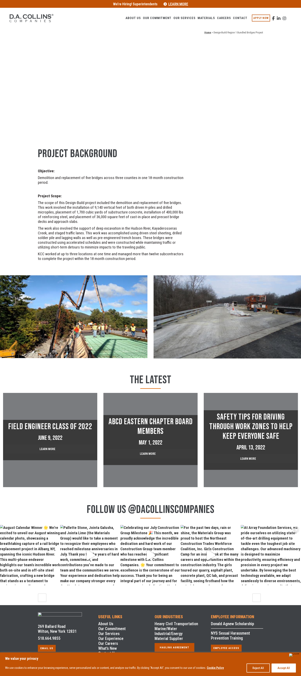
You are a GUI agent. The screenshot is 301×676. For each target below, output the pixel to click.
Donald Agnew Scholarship (232, 623)
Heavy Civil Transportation (176, 623)
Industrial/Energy (169, 633)
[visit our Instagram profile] (284, 16)
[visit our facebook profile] (273, 16)
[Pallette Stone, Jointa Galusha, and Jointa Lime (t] (90, 555)
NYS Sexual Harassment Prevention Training (230, 636)
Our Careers (108, 643)
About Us (105, 623)
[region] (150, 664)
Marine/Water (166, 628)
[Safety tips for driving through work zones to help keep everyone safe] (251, 440)
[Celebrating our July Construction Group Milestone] (150, 555)
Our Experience (110, 638)
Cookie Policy (215, 667)
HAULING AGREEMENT (174, 647)
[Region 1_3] (73, 316)
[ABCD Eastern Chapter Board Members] (150, 440)
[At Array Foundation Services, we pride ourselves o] (271, 555)
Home (207, 32)
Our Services (109, 633)
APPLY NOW (261, 17)
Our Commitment (112, 628)
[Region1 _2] (227, 316)
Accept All (283, 668)
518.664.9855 (49, 638)
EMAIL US (46, 648)
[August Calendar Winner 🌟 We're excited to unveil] (30, 555)
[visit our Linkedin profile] (279, 16)
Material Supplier (169, 638)
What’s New (107, 648)
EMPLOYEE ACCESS (226, 648)
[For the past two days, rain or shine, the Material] (211, 555)
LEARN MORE (178, 4)
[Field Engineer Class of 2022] (50, 440)
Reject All (258, 668)
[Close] (294, 655)
